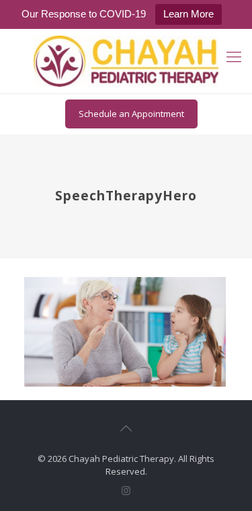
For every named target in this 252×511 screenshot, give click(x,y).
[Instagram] (126, 490)
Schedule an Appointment (131, 114)
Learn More (188, 13)
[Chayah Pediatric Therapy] (126, 61)
